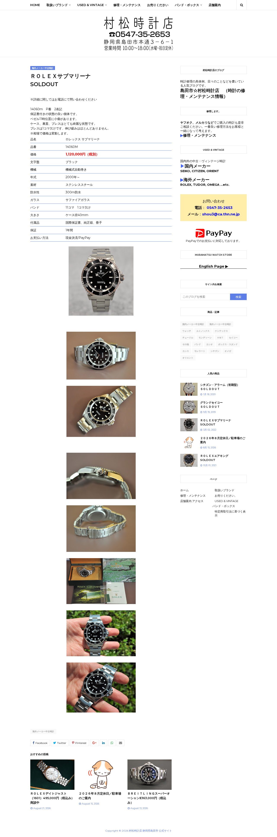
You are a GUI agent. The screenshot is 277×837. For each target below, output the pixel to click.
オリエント (187, 357)
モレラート (199, 351)
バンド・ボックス (224, 506)
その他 (185, 344)
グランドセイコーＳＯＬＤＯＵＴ (211, 405)
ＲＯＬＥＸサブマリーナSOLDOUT (215, 422)
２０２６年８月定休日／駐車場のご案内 (222, 440)
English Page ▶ (213, 266)
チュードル (187, 337)
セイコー (233, 337)
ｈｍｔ (220, 337)
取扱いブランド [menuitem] (57, 5)
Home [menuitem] (35, 5)
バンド (197, 344)
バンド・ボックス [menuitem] (187, 5)
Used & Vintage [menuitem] (90, 5)
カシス (185, 351)
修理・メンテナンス (193, 495)
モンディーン (205, 337)
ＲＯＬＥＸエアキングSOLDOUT (214, 458)
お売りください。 (226, 495)
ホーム (184, 490)
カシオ (209, 344)
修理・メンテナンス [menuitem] (127, 5)
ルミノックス (202, 331)
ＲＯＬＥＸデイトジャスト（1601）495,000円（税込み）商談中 (52, 798)
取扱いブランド (224, 490)
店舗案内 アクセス (191, 501)
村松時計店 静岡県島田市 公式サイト (150, 830)
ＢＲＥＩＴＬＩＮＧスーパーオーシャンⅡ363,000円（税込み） (148, 798)
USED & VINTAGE (226, 501)
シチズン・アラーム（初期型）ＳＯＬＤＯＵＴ (220, 387)
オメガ (228, 351)
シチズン (215, 351)
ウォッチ (186, 331)
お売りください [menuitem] (157, 5)
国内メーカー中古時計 (193, 324)
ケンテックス (221, 331)
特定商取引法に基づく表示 (230, 513)
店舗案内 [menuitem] (215, 5)
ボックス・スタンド (228, 344)
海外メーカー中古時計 (43, 731)
